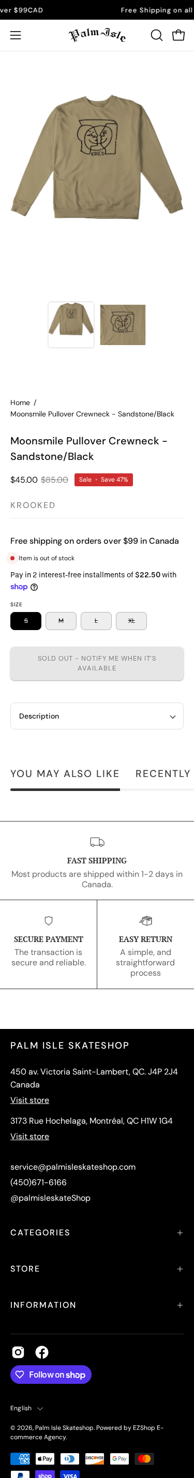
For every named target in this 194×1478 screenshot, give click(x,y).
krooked (33, 505)
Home (20, 402)
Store (25, 1268)
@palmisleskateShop (50, 1197)
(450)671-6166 (38, 1182)
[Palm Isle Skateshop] (97, 35)
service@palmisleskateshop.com (73, 1166)
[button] (155, 35)
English (21, 1408)
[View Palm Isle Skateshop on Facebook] (42, 1352)
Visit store (29, 1100)
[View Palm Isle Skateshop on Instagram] (18, 1352)
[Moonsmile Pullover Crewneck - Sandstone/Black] (71, 325)
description (39, 716)
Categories (40, 1232)
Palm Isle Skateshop (64, 1428)
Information (43, 1305)
